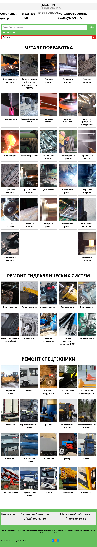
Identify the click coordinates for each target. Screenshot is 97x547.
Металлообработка (48, 48)
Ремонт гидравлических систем (48, 276)
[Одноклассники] (55, 540)
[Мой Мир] (58, 540)
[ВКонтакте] (53, 540)
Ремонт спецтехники (48, 359)
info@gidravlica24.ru (48, 13)
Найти (91, 27)
